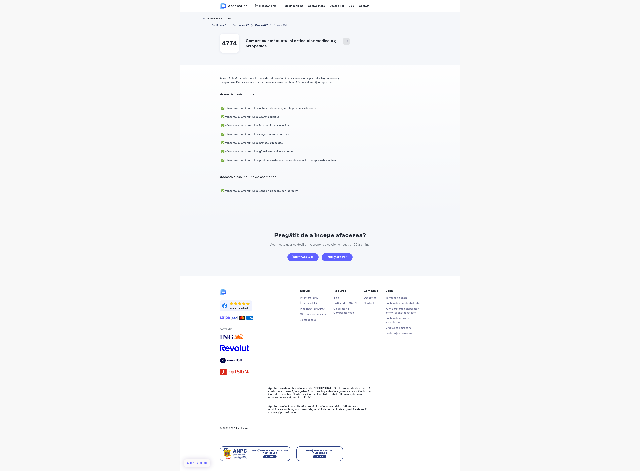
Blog (351, 6)
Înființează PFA (337, 257)
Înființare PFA (309, 303)
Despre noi (337, 6)
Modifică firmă (293, 6)
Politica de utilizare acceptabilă (397, 320)
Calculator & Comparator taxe (344, 310)
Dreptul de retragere (398, 327)
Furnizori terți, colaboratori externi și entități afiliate (402, 310)
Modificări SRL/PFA (312, 308)
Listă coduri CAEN (345, 303)
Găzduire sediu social (313, 314)
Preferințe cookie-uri (399, 333)
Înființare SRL (309, 297)
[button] (267, 6)
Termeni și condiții (397, 297)
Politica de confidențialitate (403, 303)
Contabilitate (316, 6)
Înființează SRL (303, 257)
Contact (364, 6)
